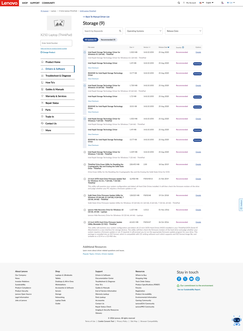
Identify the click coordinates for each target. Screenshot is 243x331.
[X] (185, 279)
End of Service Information (106, 291)
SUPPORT (34, 3)
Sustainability (20, 285)
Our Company (20, 275)
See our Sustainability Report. (189, 290)
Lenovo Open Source (23, 294)
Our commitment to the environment (196, 286)
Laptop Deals (60, 300)
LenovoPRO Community (145, 307)
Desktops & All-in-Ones (64, 281)
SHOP (25, 3)
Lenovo (117, 318)
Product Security (21, 291)
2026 (112, 318)
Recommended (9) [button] (108, 40)
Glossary (98, 313)
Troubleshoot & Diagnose (105, 281)
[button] (179, 2)
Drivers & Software (102, 275)
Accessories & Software (64, 288)
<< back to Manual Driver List (96, 17)
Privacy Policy (122, 321)
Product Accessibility (144, 294)
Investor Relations (22, 281)
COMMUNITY (48, 3)
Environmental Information (146, 297)
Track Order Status (143, 281)
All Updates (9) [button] (90, 40)
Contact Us (99, 304)
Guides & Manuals (102, 288)
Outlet (57, 304)
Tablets (58, 278)
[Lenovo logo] (9, 3)
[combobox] (144, 31)
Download (197, 63)
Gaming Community (143, 300)
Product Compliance (23, 288)
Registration (140, 291)
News (17, 278)
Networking (59, 297)
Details (198, 52)
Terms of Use (90, 321)
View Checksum (93, 68)
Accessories (99, 300)
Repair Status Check (103, 307)
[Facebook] (179, 279)
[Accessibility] (216, 3)
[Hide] (85, 52)
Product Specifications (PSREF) (148, 285)
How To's (99, 285)
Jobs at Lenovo (21, 300)
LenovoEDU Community (145, 304)
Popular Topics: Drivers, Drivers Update (98, 254)
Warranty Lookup (102, 294)
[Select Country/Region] (201, 3)
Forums (138, 288)
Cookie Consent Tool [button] (106, 321)
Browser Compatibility (149, 321)
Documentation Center (104, 278)
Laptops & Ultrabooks (63, 275)
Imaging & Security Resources (107, 310)
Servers (58, 291)
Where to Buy (141, 275)
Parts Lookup (100, 297)
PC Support (44, 11)
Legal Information (22, 297)
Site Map (133, 321)
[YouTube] (191, 279)
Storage (58, 294)
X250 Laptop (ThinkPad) (88, 11)
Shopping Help (141, 278)
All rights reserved (128, 318)
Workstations (60, 285)
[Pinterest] (197, 279)
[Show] (85, 152)
